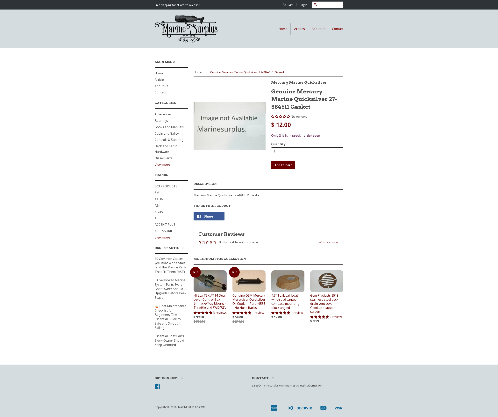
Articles (299, 29)
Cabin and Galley (167, 133)
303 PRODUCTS (166, 186)
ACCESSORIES (164, 231)
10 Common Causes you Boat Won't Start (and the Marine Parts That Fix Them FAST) (171, 265)
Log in (304, 5)
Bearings (161, 120)
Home (283, 29)
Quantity (278, 144)
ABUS (159, 212)
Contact (337, 29)
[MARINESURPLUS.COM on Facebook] (157, 387)
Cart (290, 5)
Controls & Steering (169, 140)
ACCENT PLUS (165, 224)
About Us (318, 29)
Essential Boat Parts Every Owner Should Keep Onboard (169, 340)
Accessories (163, 114)
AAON (159, 199)
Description (205, 184)
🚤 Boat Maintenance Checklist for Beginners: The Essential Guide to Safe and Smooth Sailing (170, 317)
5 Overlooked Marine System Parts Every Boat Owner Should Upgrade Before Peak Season (170, 289)
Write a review (328, 242)
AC (157, 218)
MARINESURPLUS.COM (191, 407)
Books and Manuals (169, 127)
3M (157, 193)
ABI (157, 205)
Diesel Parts (163, 158)
